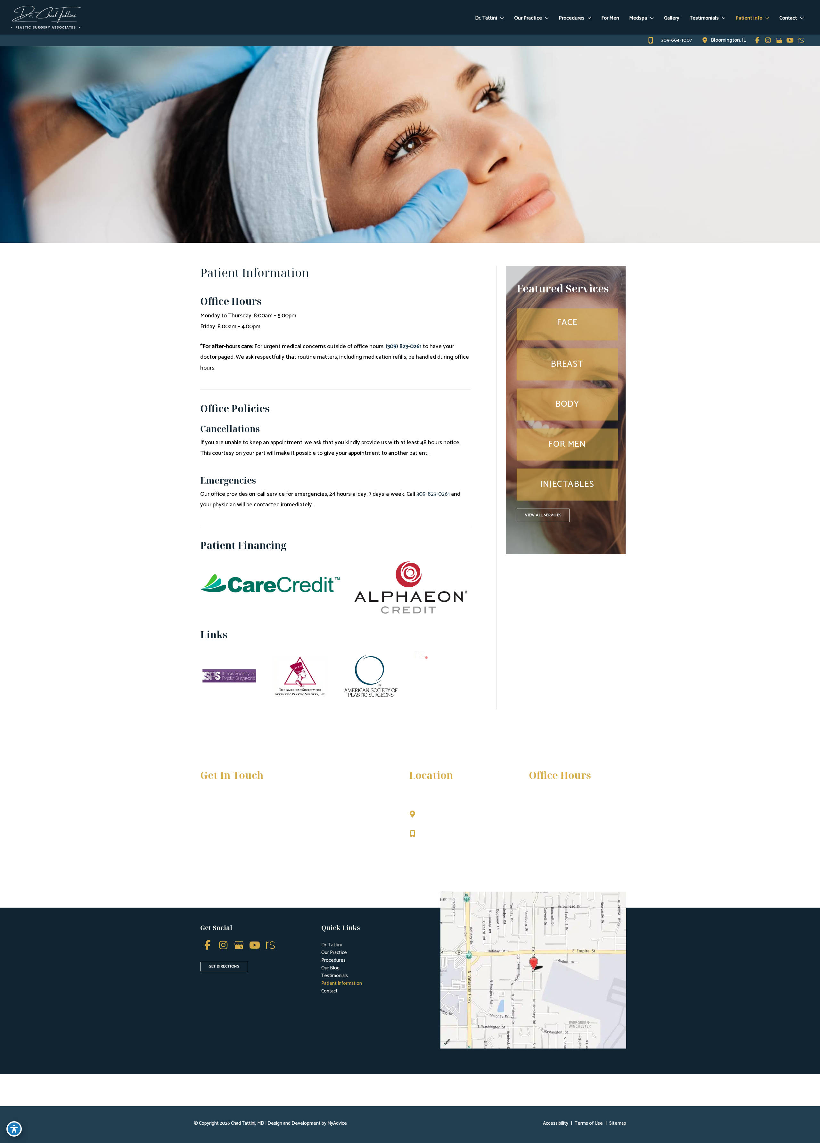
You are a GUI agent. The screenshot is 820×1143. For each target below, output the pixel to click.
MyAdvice (336, 1123)
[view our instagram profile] (768, 40)
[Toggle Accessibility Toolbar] (14, 1129)
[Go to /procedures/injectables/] (567, 485)
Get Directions (438, 847)
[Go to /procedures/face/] (567, 324)
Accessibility (555, 1123)
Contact (329, 991)
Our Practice (334, 952)
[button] (543, 515)
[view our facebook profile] (757, 40)
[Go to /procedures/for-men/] (567, 445)
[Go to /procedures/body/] (567, 404)
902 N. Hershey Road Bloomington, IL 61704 (447, 817)
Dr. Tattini (331, 945)
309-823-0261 (433, 494)
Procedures (333, 960)
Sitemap (617, 1123)
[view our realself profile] (801, 40)
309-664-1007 (437, 834)
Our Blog (330, 968)
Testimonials (334, 975)
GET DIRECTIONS (224, 966)
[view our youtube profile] (790, 40)
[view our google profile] (779, 40)
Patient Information (341, 983)
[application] (500, 18)
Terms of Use (589, 1123)
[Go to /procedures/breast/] (567, 364)
